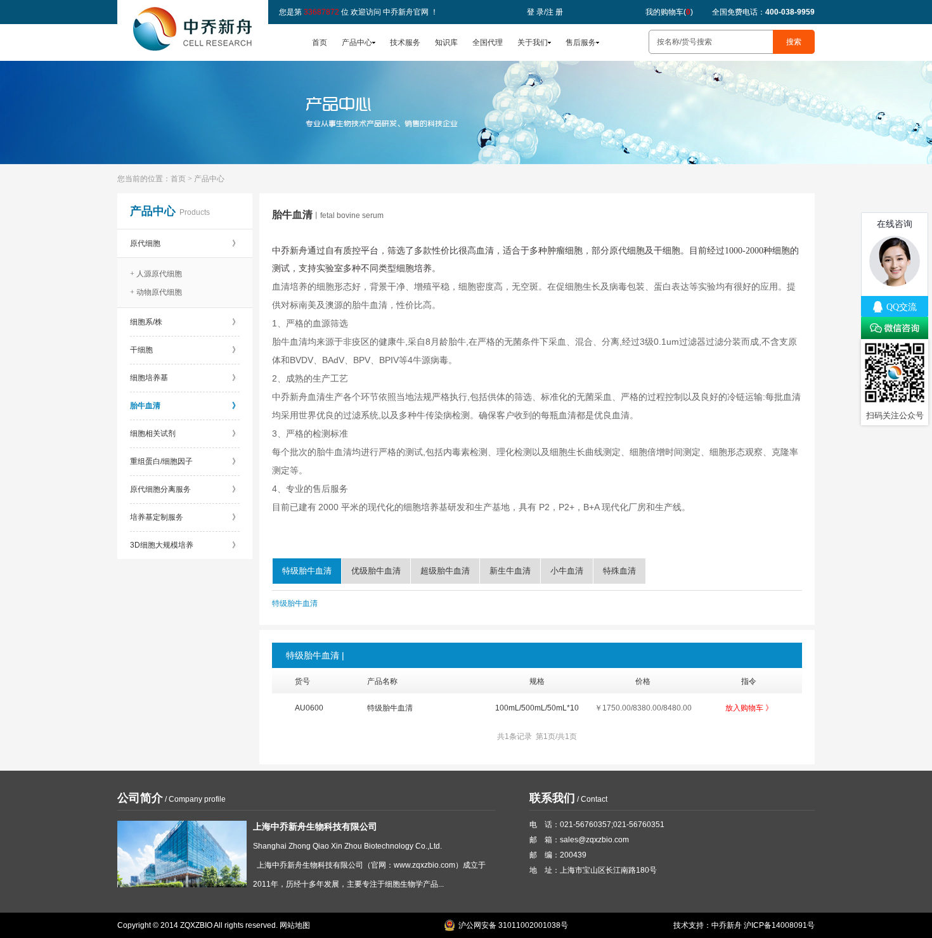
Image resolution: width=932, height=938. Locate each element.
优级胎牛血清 (376, 570)
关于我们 (532, 42)
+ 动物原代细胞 (156, 292)
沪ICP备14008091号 (779, 925)
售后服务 (581, 42)
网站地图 (295, 925)
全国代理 (487, 42)
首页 (319, 42)
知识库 (446, 42)
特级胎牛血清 (307, 570)
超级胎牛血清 (445, 570)
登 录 (535, 12)
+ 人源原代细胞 (156, 273)
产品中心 (357, 42)
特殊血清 (619, 570)
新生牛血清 (510, 570)
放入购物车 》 (749, 708)
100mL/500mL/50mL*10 (537, 708)
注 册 (554, 12)
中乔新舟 (726, 925)
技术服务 (405, 42)
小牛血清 (566, 570)
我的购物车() (669, 12)
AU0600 (309, 708)
